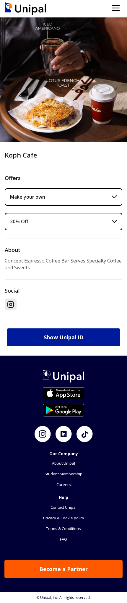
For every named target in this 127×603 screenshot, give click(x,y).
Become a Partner (63, 569)
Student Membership (63, 473)
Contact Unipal (63, 507)
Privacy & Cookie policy (63, 518)
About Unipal (63, 463)
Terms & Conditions (63, 528)
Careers (63, 484)
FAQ (63, 539)
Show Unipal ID (64, 337)
